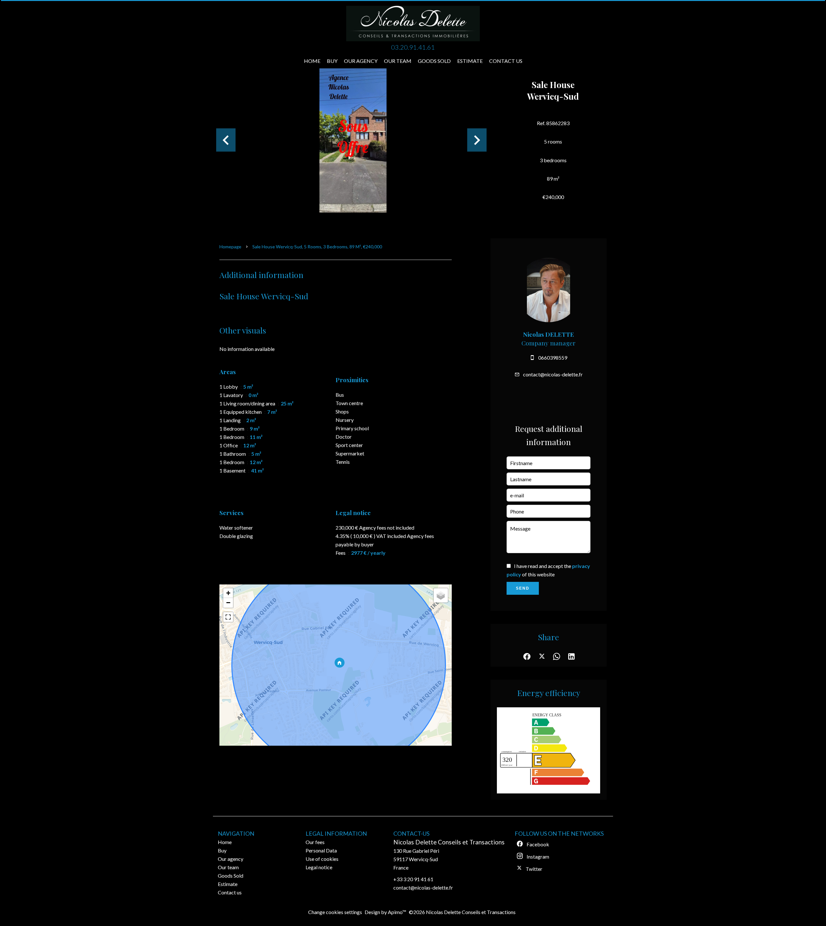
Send (522, 588)
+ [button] (228, 593)
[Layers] (441, 595)
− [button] (228, 603)
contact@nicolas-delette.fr (553, 374)
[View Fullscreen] (228, 617)
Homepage (230, 246)
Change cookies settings (335, 912)
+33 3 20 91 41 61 (413, 879)
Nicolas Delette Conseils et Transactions (449, 842)
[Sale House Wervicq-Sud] (353, 140)
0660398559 (552, 357)
